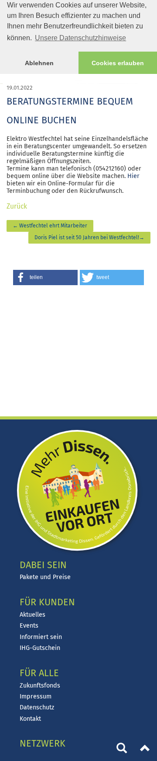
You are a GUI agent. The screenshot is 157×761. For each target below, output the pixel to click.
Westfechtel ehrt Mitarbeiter (50, 226)
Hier (133, 176)
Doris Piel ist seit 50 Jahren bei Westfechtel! (89, 237)
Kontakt (30, 719)
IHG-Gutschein (40, 648)
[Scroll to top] (145, 749)
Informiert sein (41, 637)
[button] (45, 277)
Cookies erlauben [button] (118, 62)
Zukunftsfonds (40, 685)
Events (29, 625)
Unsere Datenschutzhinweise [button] (80, 38)
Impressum (35, 696)
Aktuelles (32, 614)
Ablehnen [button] (39, 62)
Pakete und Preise (45, 577)
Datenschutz (37, 707)
